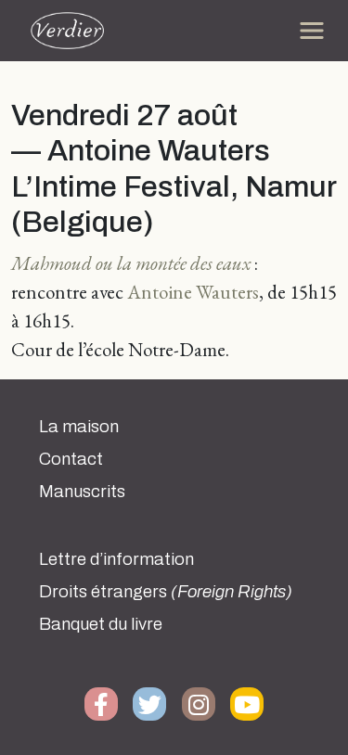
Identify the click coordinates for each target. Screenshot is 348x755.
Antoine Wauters (191, 291)
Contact (71, 459)
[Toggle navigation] (312, 30)
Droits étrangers (165, 591)
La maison (79, 426)
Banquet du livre (100, 624)
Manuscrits (82, 491)
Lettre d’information (116, 559)
